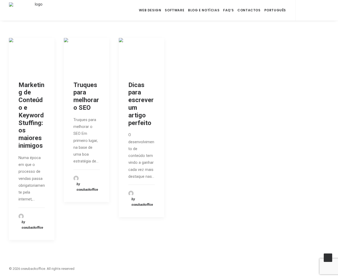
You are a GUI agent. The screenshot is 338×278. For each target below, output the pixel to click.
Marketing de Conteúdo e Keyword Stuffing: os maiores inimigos (31, 115)
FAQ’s (228, 10)
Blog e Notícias (203, 10)
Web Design (150, 10)
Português (275, 10)
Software (174, 10)
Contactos (248, 10)
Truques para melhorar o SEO (86, 96)
